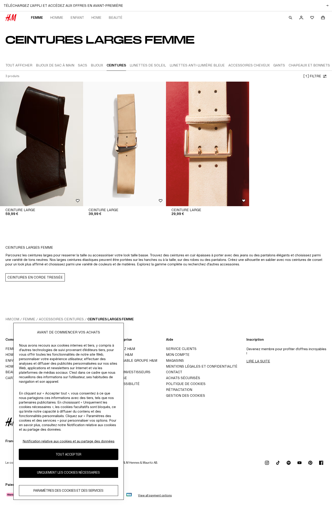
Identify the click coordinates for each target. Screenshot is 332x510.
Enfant (77, 17)
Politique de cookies (186, 384)
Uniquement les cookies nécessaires (68, 472)
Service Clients (181, 349)
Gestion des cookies (185, 395)
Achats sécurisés (183, 378)
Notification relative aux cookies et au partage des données (69, 441)
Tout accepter (68, 454)
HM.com (12, 319)
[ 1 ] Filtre (312, 76)
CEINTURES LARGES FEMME (110, 319)
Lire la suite (258, 361)
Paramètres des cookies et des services (68, 490)
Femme (37, 17)
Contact (174, 372)
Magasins (175, 360)
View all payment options (155, 495)
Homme (56, 17)
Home (96, 17)
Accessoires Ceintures (61, 319)
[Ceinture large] (41, 144)
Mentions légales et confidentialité (201, 366)
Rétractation (179, 390)
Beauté (115, 17)
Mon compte (177, 355)
